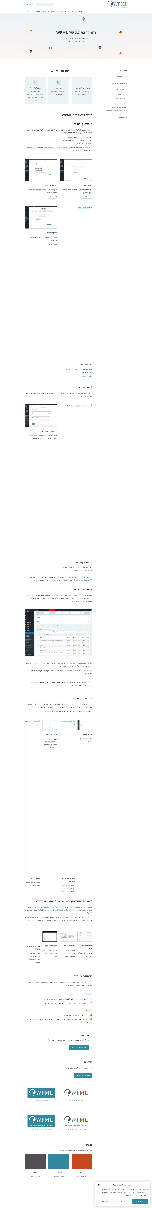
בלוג (29, 11)
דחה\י (123, 1201)
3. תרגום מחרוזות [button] (82, 589)
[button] (99, 1185)
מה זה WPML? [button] (59, 71)
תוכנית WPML (45, 130)
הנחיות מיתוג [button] (83, 976)
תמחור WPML (64, 11)
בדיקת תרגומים (120, 103)
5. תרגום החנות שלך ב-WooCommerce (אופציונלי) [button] (64, 901)
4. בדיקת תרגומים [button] (82, 698)
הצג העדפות (105, 1201)
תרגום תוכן (122, 94)
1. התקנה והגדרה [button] (83, 124)
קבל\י (140, 1201)
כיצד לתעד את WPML (119, 84)
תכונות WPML (77, 11)
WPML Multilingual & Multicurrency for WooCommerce (59, 910)
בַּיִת (87, 11)
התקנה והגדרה (121, 89)
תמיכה (38, 11)
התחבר (28, 4)
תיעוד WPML (49, 11)
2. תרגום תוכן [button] (85, 387)
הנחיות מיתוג (122, 118)
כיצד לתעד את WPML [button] (77, 115)
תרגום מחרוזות (120, 99)
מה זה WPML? (122, 77)
